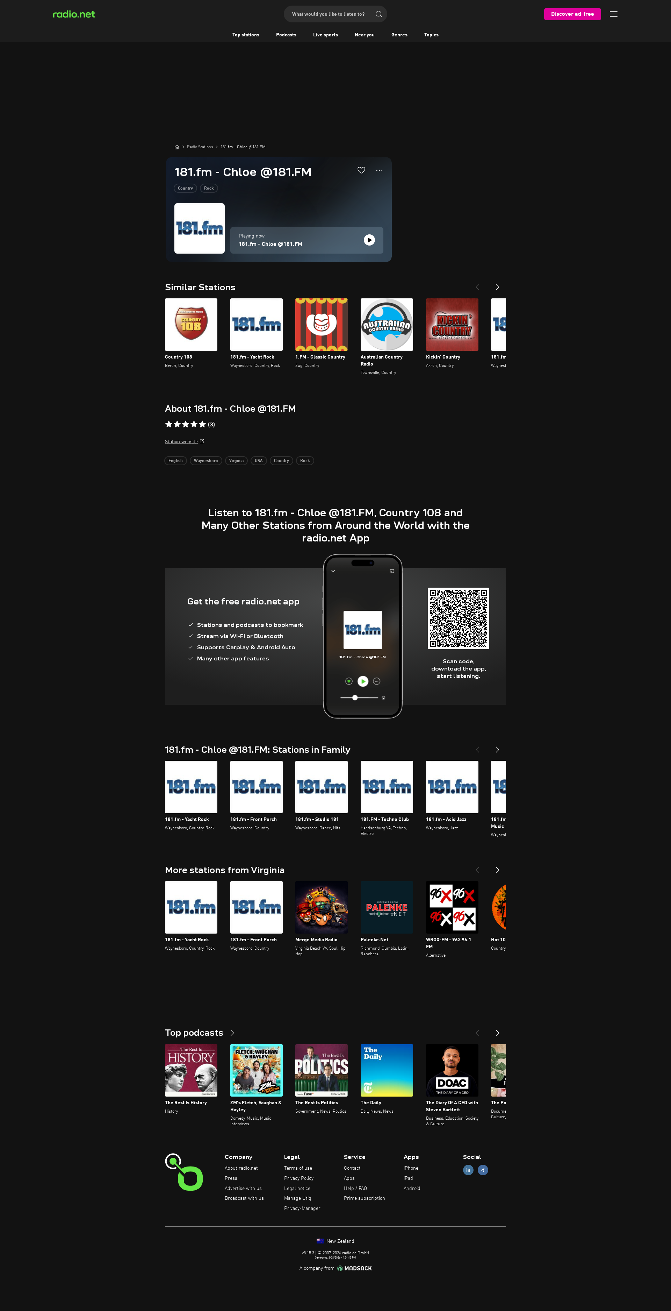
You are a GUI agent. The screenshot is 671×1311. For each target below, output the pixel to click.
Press (231, 1178)
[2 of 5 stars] (177, 424)
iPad (408, 1178)
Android (412, 1188)
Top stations (245, 35)
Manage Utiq (297, 1198)
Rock (209, 188)
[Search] (379, 14)
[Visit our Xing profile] (483, 1170)
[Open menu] (613, 14)
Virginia (236, 461)
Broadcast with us (244, 1198)
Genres (399, 35)
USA (259, 461)
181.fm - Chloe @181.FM (270, 244)
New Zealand (339, 1241)
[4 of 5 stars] (194, 424)
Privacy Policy (298, 1178)
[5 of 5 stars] (202, 424)
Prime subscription (364, 1198)
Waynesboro (206, 461)
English (175, 461)
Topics (431, 35)
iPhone (411, 1168)
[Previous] (477, 284)
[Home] (177, 147)
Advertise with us (243, 1188)
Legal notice (297, 1188)
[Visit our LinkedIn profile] (468, 1170)
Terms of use (298, 1168)
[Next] (497, 284)
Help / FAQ (355, 1188)
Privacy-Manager (302, 1208)
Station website (181, 441)
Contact (352, 1168)
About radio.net (241, 1168)
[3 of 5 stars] (185, 424)
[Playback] (369, 240)
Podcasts (286, 35)
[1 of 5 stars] (169, 424)
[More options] (379, 170)
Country (185, 188)
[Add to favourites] (361, 170)
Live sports (325, 35)
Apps (349, 1178)
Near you (365, 35)
